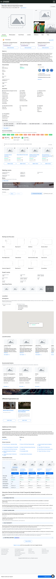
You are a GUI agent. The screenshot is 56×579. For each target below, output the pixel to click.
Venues (5, 4)
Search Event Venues (4, 550)
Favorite (53, 6)
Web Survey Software (18, 554)
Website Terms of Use (45, 551)
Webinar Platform (17, 555)
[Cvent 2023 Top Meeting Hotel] (51, 70)
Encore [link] (20, 374)
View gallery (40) (52, 31)
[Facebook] (20, 440)
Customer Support (31, 551)
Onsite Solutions (3, 554)
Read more (40, 79)
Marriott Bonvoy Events (8, 410)
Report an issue (17, 545)
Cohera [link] (36, 374)
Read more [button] (6, 352)
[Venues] (54, 1)
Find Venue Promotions (5, 551)
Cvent (2, 4)
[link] (9, 369)
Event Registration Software (19, 550)
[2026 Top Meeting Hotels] (39, 70)
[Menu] (1, 1)
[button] (16, 21)
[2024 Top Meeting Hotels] (43, 70)
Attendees (4, 192)
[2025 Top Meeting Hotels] (47, 70)
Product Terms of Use (45, 550)
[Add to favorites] (14, 148)
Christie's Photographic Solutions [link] (10, 374)
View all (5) (51, 40)
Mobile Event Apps (18, 551)
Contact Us (30, 550)
